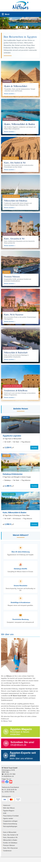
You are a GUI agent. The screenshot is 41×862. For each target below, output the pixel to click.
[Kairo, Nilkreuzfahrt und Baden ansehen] (20, 117)
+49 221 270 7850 (9, 774)
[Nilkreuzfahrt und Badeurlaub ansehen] (20, 345)
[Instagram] (3, 781)
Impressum (6, 805)
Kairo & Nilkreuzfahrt (9, 832)
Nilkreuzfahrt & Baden (10, 840)
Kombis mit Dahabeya (10, 843)
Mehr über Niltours (9, 808)
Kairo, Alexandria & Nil (10, 837)
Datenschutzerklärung (10, 824)
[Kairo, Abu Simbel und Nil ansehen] (20, 155)
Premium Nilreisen (9, 845)
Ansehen (34, 447)
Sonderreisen (7, 851)
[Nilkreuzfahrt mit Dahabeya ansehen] (20, 193)
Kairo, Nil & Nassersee (10, 848)
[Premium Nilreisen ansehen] (20, 269)
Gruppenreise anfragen (10, 821)
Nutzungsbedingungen (10, 826)
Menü (5, 14)
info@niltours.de (8, 776)
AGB (4, 813)
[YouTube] (10, 781)
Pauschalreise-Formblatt (11, 816)
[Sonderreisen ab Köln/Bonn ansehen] (20, 383)
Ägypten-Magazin (8, 810)
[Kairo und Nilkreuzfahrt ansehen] (20, 79)
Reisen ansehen (9, 94)
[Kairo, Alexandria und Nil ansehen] (20, 231)
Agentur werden (8, 818)
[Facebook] (7, 781)
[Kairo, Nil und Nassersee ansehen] (20, 307)
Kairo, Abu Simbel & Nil (10, 835)
